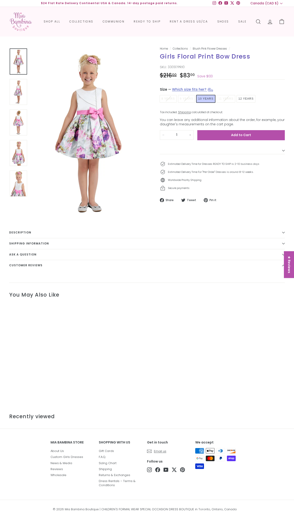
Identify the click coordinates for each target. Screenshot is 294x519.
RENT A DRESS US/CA (189, 21)
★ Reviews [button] (289, 264)
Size (183, 89)
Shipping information (29, 243)
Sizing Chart (107, 463)
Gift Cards (106, 451)
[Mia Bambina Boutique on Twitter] (174, 469)
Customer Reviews (25, 265)
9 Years (186, 98)
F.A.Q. (102, 457)
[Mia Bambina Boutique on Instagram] (149, 469)
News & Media (61, 463)
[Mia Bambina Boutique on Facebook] (157, 469)
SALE (242, 21)
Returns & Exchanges (114, 475)
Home (164, 48)
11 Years (225, 98)
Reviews (57, 469)
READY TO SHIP (147, 21)
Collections (81, 21)
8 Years (168, 98)
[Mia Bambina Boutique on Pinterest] (182, 469)
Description (20, 232)
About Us (57, 451)
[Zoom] (87, 133)
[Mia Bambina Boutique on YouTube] (166, 469)
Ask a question (23, 254)
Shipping (184, 112)
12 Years (246, 98)
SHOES (223, 21)
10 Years (205, 98)
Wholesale (58, 475)
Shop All (52, 21)
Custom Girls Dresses (67, 457)
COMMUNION (114, 21)
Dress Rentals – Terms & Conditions (117, 483)
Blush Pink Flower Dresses (210, 48)
